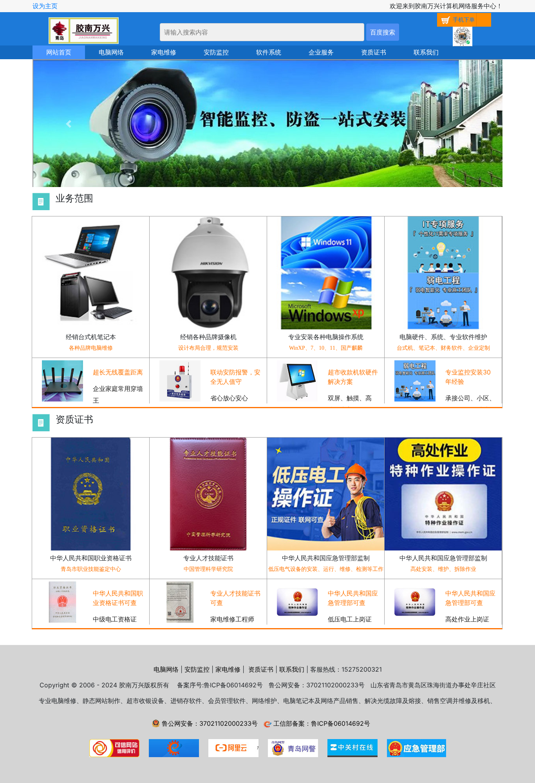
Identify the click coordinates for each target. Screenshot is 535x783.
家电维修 (163, 52)
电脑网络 (111, 52)
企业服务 (321, 52)
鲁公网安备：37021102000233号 (209, 723)
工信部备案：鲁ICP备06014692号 (320, 723)
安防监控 (216, 52)
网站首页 (58, 52)
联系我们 (426, 52)
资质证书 (373, 52)
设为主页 (45, 6)
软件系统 (268, 52)
